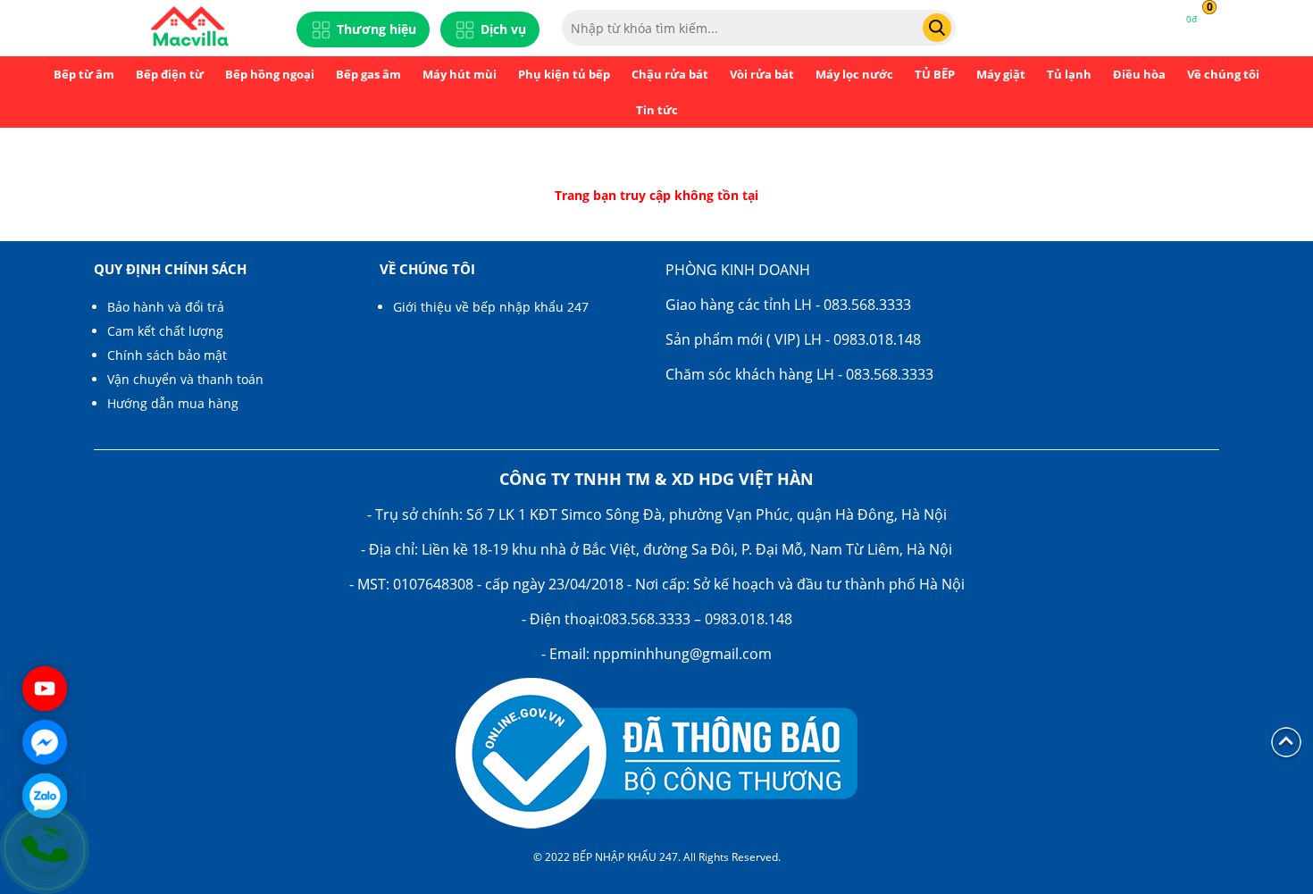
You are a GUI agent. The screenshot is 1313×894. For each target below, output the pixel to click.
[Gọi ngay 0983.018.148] (44, 849)
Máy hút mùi (459, 74)
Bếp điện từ (170, 74)
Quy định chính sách (170, 269)
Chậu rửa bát (669, 74)
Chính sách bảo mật (167, 355)
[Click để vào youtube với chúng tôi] (44, 688)
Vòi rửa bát (762, 74)
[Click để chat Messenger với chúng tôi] (44, 742)
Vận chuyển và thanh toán (185, 379)
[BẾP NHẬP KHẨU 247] (189, 27)
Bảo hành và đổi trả (165, 306)
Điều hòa (1139, 74)
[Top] (1286, 740)
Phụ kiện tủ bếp (564, 74)
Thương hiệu (376, 29)
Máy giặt (1000, 74)
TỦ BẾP (935, 74)
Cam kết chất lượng (165, 330)
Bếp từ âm (84, 74)
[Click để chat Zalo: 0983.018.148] (44, 795)
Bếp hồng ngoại (269, 74)
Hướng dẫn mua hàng (172, 403)
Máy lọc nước (854, 74)
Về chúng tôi (1223, 74)
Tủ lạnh (1069, 74)
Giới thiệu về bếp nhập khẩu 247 (491, 306)
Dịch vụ (503, 29)
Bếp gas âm (368, 74)
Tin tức (657, 110)
